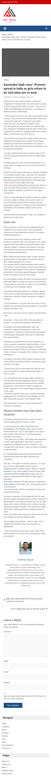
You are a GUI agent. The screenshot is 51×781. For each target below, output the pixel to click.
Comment (8, 631)
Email (6, 672)
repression (8, 177)
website (22, 429)
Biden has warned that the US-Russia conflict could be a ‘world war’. (24, 600)
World (6, 80)
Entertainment (7, 745)
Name (6, 661)
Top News (6, 727)
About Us (5, 761)
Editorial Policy (8, 770)
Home (4, 723)
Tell (12, 118)
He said (31, 381)
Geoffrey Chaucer (26, 97)
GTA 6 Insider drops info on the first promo (28, 609)
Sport (4, 742)
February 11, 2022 (11, 97)
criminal (32, 509)
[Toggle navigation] (5, 28)
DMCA (4, 767)
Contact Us (6, 748)
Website (7, 682)
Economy (5, 733)
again (31, 431)
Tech (4, 739)
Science (5, 736)
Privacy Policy (7, 773)
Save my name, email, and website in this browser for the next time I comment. (25, 697)
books (34, 469)
